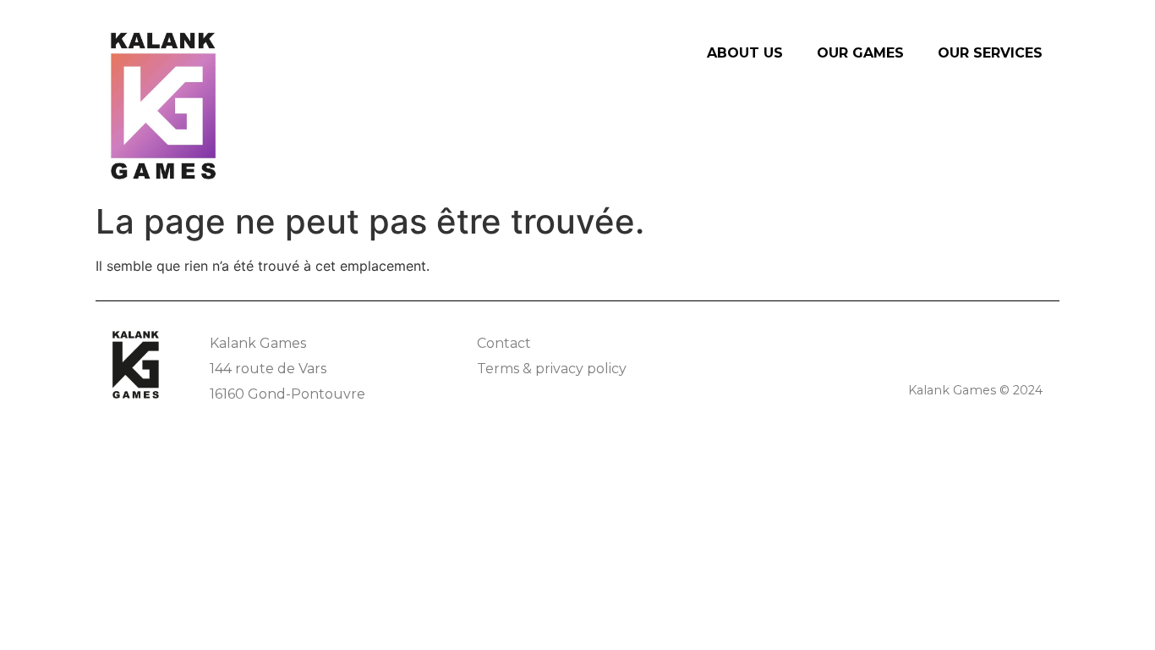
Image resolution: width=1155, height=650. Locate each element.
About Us (745, 53)
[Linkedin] (1032, 341)
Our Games (860, 53)
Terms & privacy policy (552, 369)
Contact (504, 343)
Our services (990, 53)
